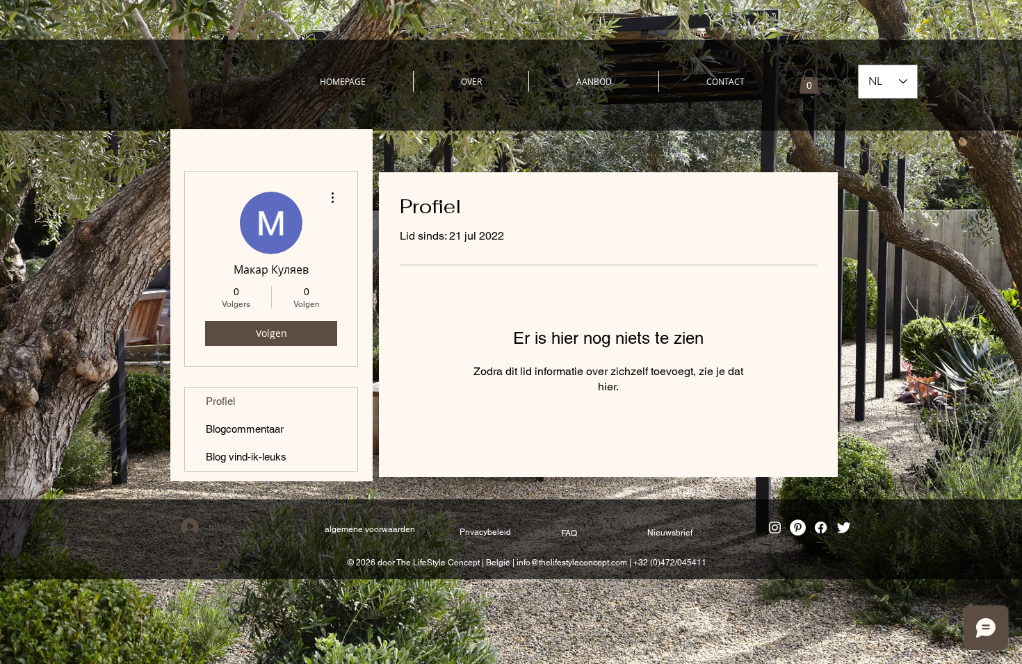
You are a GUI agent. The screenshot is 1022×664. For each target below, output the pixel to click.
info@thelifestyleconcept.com (572, 562)
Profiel (220, 401)
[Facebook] (821, 528)
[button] (809, 81)
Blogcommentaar (245, 429)
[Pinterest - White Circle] (798, 528)
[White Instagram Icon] (775, 528)
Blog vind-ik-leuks (246, 457)
